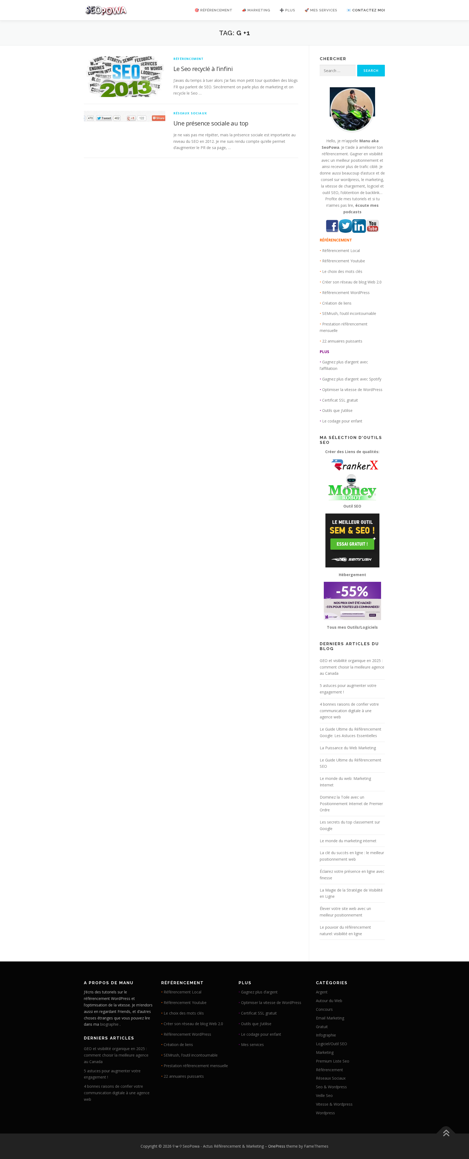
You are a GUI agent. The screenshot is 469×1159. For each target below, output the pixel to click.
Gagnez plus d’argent (259, 992)
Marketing (325, 1052)
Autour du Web (329, 1000)
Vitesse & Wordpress (334, 1104)
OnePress (276, 1146)
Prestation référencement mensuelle (196, 1065)
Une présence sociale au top (210, 123)
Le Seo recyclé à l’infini (203, 68)
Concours (324, 1009)
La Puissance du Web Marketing (348, 747)
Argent (322, 992)
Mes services (252, 1044)
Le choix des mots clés (342, 271)
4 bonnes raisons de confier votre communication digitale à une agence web (349, 711)
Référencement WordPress (346, 292)
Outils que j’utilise (337, 410)
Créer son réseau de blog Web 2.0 (352, 282)
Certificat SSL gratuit (340, 400)
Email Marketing (330, 1018)
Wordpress (325, 1112)
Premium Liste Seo (332, 1061)
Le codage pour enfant (342, 421)
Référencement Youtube (343, 260)
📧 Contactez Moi (366, 10)
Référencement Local (341, 250)
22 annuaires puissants (342, 341)
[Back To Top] (446, 1133)
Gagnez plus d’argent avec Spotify (351, 379)
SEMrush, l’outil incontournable (349, 313)
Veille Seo (324, 1095)
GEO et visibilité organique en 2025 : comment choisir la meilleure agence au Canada (352, 667)
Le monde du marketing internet (348, 840)
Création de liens (336, 303)
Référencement (188, 59)
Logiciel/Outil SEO (331, 1043)
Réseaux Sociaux (190, 113)
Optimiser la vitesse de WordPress (352, 389)
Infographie (326, 1035)
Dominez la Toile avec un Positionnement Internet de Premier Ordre (351, 804)
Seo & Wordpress (331, 1086)
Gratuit (322, 1026)
